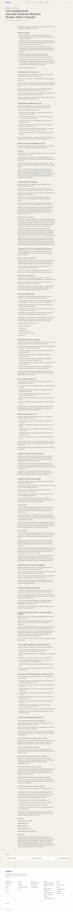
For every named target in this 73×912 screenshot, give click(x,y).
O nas (58, 882)
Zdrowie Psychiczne (35, 882)
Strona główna (8, 8)
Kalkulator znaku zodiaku (48, 892)
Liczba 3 (19, 626)
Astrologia (7, 884)
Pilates (19, 889)
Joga (19, 882)
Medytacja (20, 884)
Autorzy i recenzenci (61, 884)
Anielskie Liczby (15, 8)
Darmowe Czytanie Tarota (49, 898)
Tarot (6, 889)
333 (51, 638)
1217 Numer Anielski (10, 858)
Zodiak (6, 887)
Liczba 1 (19, 621)
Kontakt (58, 887)
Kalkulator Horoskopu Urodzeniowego (48, 889)
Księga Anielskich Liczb (23, 823)
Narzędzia (46, 2)
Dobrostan (41, 2)
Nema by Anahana (30, 2)
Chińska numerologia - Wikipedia (25, 820)
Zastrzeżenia (59, 893)
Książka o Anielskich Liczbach (24, 828)
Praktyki (36, 2)
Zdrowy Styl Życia (34, 887)
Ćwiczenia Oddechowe (22, 887)
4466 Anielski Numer (63, 858)
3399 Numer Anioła (37, 858)
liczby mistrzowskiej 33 (32, 634)
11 (37, 638)
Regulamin (59, 891)
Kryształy (7, 891)
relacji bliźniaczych (26, 251)
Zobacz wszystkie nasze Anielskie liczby (27, 67)
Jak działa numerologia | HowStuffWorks (27, 831)
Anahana (7, 2)
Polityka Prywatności (61, 889)
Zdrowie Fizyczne (34, 884)
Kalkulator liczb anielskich (49, 882)
